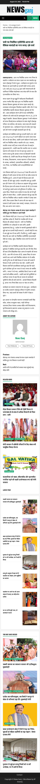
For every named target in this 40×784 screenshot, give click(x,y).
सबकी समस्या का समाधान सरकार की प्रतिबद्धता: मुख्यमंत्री (12, 500)
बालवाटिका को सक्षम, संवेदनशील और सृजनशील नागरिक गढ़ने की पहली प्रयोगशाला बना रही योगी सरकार (19, 479)
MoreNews (27, 779)
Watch (35, 18)
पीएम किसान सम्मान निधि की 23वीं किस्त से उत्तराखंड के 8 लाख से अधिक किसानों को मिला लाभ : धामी (19, 412)
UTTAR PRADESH (19, 439)
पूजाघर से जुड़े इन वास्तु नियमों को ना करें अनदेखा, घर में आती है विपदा (12, 557)
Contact (19, 775)
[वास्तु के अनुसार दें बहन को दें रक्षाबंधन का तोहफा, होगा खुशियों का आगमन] (30, 581)
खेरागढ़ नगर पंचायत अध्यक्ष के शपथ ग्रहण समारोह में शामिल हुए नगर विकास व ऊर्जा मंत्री (19, 211)
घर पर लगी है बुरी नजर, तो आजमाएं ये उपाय (10, 611)
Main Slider (8, 659)
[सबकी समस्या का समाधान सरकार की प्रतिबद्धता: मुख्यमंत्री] (30, 507)
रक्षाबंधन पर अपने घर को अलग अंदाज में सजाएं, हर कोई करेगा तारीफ (11, 594)
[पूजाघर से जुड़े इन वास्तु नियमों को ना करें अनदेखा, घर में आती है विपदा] (30, 562)
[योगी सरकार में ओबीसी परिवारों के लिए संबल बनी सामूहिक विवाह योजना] (20, 430)
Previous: (19, 357)
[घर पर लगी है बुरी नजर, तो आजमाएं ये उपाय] (30, 617)
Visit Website (12, 346)
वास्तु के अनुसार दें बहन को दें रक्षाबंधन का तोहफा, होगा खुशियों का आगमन (12, 575)
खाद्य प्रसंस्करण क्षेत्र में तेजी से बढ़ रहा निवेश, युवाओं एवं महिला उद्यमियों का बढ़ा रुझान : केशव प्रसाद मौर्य (11, 540)
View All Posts (28, 346)
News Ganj (20, 338)
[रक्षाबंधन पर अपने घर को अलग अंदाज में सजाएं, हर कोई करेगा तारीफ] (30, 599)
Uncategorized (7, 38)
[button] (3, 18)
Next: (18, 367)
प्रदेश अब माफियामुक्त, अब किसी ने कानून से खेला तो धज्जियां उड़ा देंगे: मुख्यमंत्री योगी (12, 520)
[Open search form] (24, 18)
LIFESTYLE (8, 759)
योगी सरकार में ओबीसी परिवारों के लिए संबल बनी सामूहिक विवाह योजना (19, 445)
